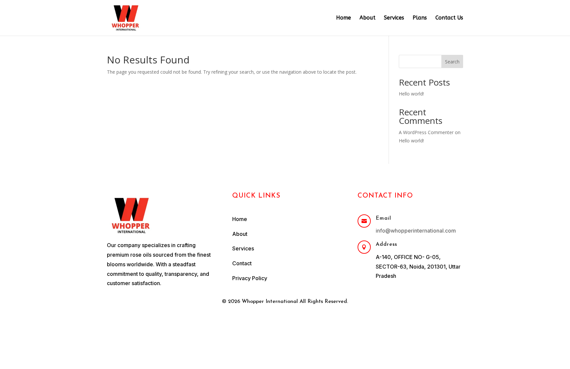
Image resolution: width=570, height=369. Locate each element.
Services (394, 18)
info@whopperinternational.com (416, 230)
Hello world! (411, 94)
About (367, 18)
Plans (420, 18)
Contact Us (449, 18)
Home (343, 18)
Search (452, 61)
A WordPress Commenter (426, 132)
